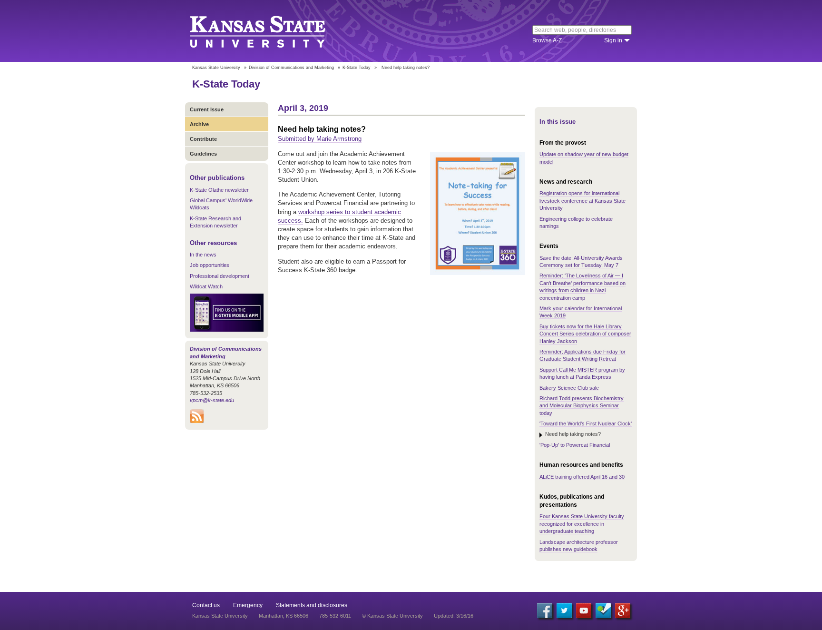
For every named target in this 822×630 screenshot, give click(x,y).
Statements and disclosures (311, 605)
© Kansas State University (392, 616)
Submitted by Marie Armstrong (320, 138)
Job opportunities (209, 265)
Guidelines (203, 154)
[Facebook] (544, 610)
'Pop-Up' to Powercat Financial (574, 445)
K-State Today (356, 67)
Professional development (219, 276)
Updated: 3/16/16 (453, 616)
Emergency (248, 605)
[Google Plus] (622, 610)
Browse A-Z (547, 40)
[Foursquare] (603, 610)
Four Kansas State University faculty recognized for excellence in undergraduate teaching (581, 523)
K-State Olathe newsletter (219, 190)
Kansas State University (269, 31)
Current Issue (207, 109)
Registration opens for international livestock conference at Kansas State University (582, 200)
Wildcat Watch (206, 286)
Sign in (613, 40)
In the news (203, 254)
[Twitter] (564, 610)
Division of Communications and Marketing (291, 67)
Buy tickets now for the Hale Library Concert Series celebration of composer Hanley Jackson (585, 334)
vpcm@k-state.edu (212, 400)
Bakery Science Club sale (569, 388)
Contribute (203, 139)
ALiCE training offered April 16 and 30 (582, 477)
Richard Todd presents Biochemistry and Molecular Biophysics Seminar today (581, 405)
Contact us (206, 605)
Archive (199, 124)
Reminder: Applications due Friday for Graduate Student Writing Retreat (582, 355)
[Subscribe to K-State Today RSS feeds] (197, 421)
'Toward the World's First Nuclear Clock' (585, 423)
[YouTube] (583, 610)
